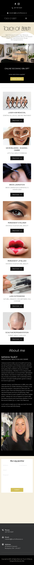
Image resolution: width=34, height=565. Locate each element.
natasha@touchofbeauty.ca (14, 539)
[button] (26, 18)
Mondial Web (20, 561)
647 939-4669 (9, 532)
